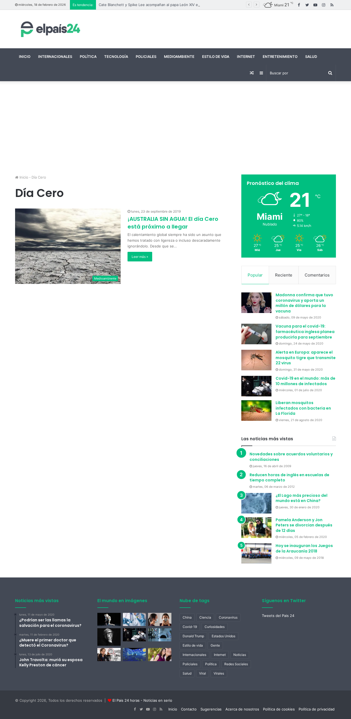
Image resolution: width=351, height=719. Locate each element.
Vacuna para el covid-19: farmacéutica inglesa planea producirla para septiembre (305, 331)
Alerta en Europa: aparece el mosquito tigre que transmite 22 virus (306, 357)
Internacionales (55, 56)
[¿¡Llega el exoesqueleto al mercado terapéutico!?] (109, 619)
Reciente (283, 275)
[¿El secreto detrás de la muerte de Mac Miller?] (109, 637)
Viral (202, 673)
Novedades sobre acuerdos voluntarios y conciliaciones (291, 456)
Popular (255, 275)
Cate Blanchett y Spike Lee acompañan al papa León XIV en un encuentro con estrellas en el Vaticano (186, 4)
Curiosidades (215, 627)
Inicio (24, 56)
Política (88, 56)
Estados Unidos (223, 636)
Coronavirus (228, 617)
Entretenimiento (280, 56)
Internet (246, 56)
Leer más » (140, 257)
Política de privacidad (317, 709)
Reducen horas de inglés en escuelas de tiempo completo (289, 477)
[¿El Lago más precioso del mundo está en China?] (256, 503)
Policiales (146, 56)
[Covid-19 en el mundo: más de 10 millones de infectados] (256, 386)
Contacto (189, 709)
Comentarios (317, 275)
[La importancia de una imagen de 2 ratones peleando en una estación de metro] (159, 634)
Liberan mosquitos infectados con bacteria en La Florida (303, 408)
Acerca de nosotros (242, 709)
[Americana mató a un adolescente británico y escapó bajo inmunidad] (159, 654)
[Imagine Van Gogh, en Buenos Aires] (134, 654)
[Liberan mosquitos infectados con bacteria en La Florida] (256, 410)
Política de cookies (279, 709)
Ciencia (205, 617)
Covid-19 (190, 627)
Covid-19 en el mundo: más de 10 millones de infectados (305, 381)
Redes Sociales (236, 664)
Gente (215, 645)
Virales (219, 673)
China (187, 617)
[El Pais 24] (49, 29)
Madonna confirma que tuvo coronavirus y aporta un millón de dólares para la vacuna (304, 303)
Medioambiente (179, 56)
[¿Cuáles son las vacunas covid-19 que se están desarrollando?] (134, 619)
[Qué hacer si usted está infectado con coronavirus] (159, 619)
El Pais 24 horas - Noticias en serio (142, 700)
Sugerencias (211, 709)
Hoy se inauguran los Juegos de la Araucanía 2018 (304, 548)
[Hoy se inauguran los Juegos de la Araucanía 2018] (256, 553)
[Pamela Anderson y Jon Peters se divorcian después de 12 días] (256, 527)
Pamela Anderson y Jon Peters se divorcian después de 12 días (304, 525)
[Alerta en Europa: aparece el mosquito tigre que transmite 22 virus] (256, 360)
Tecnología (116, 56)
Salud (311, 56)
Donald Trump (193, 636)
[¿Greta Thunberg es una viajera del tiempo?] (109, 654)
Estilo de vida (215, 56)
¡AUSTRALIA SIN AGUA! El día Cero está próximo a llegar (173, 222)
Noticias (239, 655)
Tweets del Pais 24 (278, 615)
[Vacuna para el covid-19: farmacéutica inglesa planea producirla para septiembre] (256, 334)
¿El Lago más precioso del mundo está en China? (301, 498)
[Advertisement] (175, 127)
